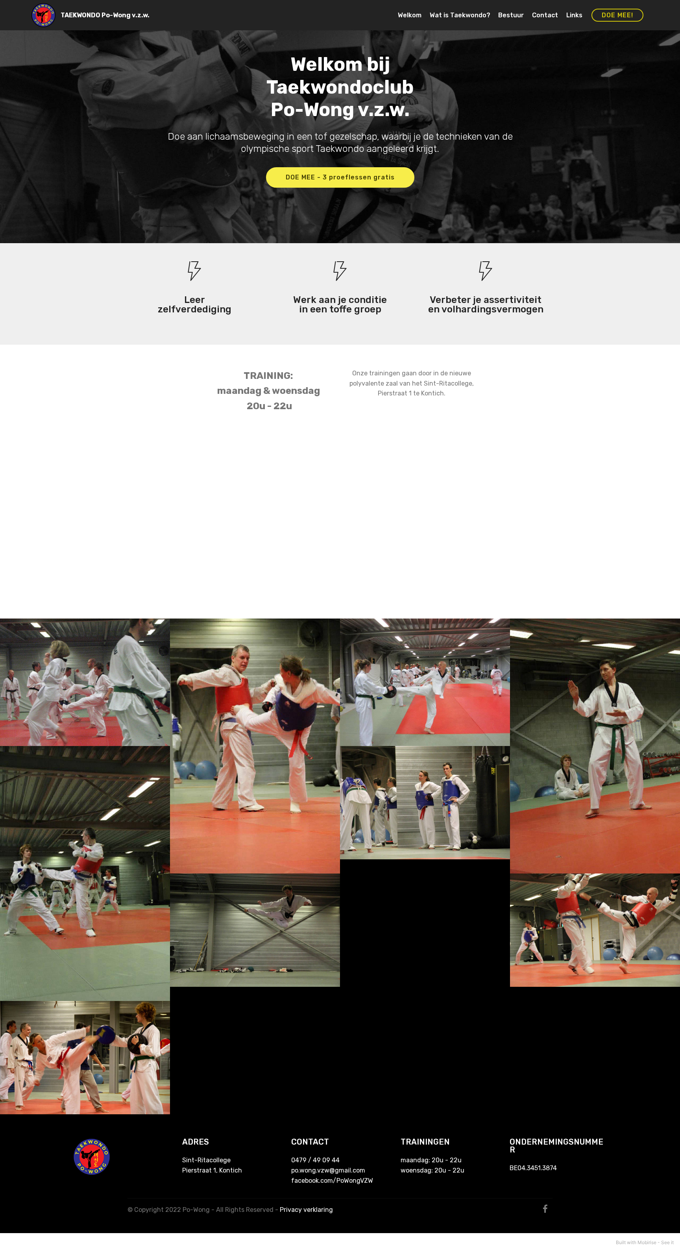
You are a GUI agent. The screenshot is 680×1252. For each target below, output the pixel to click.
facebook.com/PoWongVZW (332, 1180)
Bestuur (511, 15)
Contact (545, 15)
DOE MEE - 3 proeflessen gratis (340, 177)
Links (574, 15)
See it (667, 1242)
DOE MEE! (617, 15)
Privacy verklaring (306, 1209)
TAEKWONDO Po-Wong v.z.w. (105, 15)
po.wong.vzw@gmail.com (328, 1170)
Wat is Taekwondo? (460, 15)
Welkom (409, 15)
